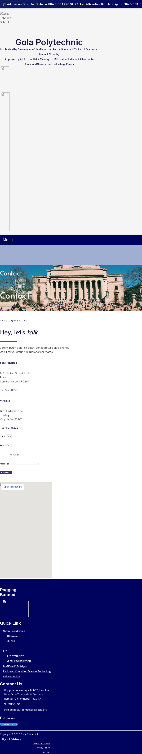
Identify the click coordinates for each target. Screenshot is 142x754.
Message (4, 464)
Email (3, 445)
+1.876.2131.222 (9, 390)
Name (3, 436)
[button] (8, 240)
